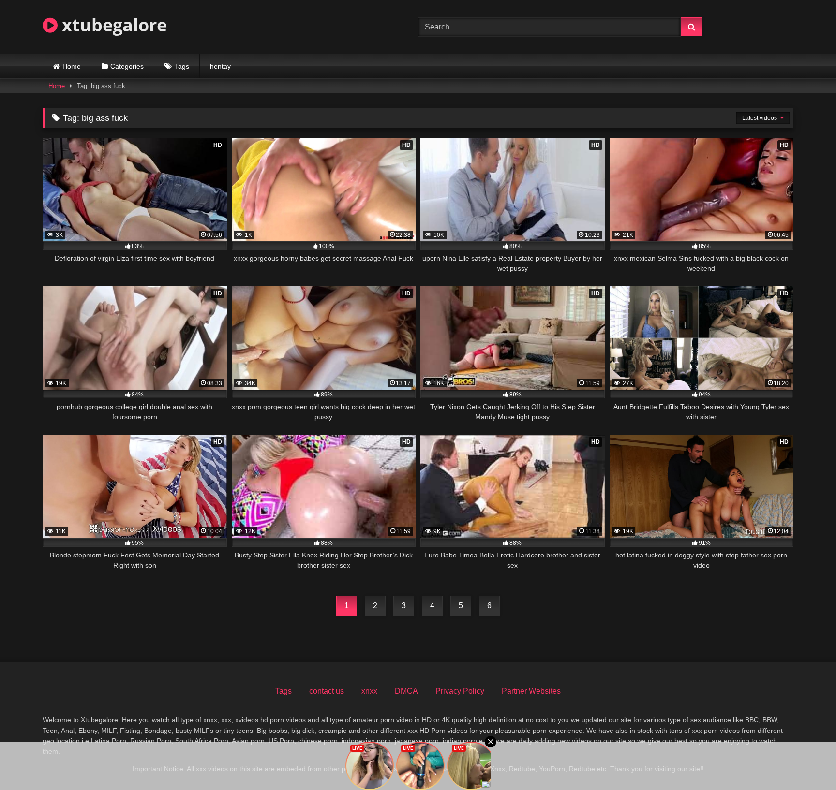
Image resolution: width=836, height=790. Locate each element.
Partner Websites (531, 691)
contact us (326, 691)
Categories (127, 66)
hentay (220, 66)
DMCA (406, 691)
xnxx (369, 691)
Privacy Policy (459, 691)
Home (71, 66)
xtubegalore (112, 25)
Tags (182, 66)
